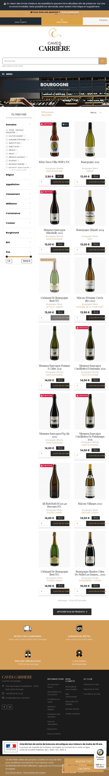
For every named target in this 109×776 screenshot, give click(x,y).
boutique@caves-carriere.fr (17, 698)
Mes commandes (71, 695)
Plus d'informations (13, 772)
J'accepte (84, 768)
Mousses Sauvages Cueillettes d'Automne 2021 (90, 367)
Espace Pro (52, 729)
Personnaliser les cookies (34, 772)
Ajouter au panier (61, 182)
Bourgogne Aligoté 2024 (90, 229)
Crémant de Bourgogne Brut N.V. (54, 299)
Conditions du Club (92, 694)
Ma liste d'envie (72, 709)
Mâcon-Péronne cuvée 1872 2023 (90, 299)
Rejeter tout (84, 761)
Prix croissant (97, 112)
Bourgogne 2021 (90, 161)
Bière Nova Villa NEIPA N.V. (54, 161)
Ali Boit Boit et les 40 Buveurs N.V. (54, 505)
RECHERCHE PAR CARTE (13, 66)
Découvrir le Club (91, 684)
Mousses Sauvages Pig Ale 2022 (54, 435)
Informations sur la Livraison (54, 693)
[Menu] (104, 749)
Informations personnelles (71, 688)
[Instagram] (10, 707)
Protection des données (53, 715)
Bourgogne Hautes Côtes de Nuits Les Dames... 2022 (90, 573)
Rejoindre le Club (91, 689)
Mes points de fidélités (72, 702)
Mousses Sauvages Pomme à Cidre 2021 (54, 367)
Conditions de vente (53, 700)
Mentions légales (51, 708)
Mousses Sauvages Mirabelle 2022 (54, 231)
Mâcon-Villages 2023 (90, 503)
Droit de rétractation (52, 722)
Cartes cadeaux (73, 713)
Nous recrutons (54, 733)
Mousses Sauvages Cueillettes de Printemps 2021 (90, 436)
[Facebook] (4, 707)
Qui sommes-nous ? (53, 685)
